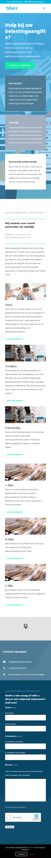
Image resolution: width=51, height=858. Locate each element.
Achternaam (10, 724)
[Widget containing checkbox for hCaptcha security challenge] (23, 817)
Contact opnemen (20, 65)
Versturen (9, 827)
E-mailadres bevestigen (15, 752)
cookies (30, 848)
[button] (26, 626)
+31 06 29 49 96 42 (17, 668)
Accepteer (21, 854)
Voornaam (9, 713)
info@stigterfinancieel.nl (20, 662)
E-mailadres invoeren (14, 741)
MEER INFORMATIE (15, 339)
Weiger (32, 854)
